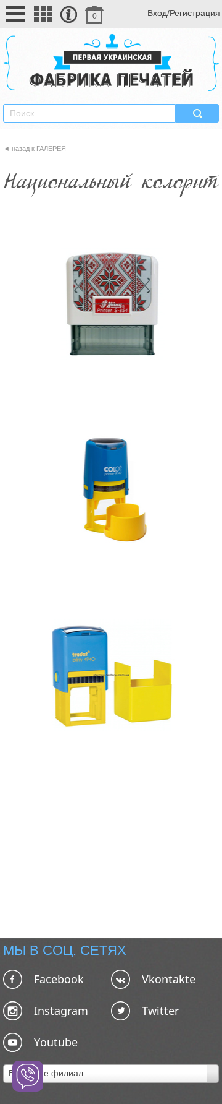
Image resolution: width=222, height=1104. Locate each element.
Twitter (160, 1010)
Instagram (61, 1010)
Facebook (59, 979)
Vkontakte (168, 979)
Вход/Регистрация (183, 13)
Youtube (56, 1042)
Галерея (51, 148)
